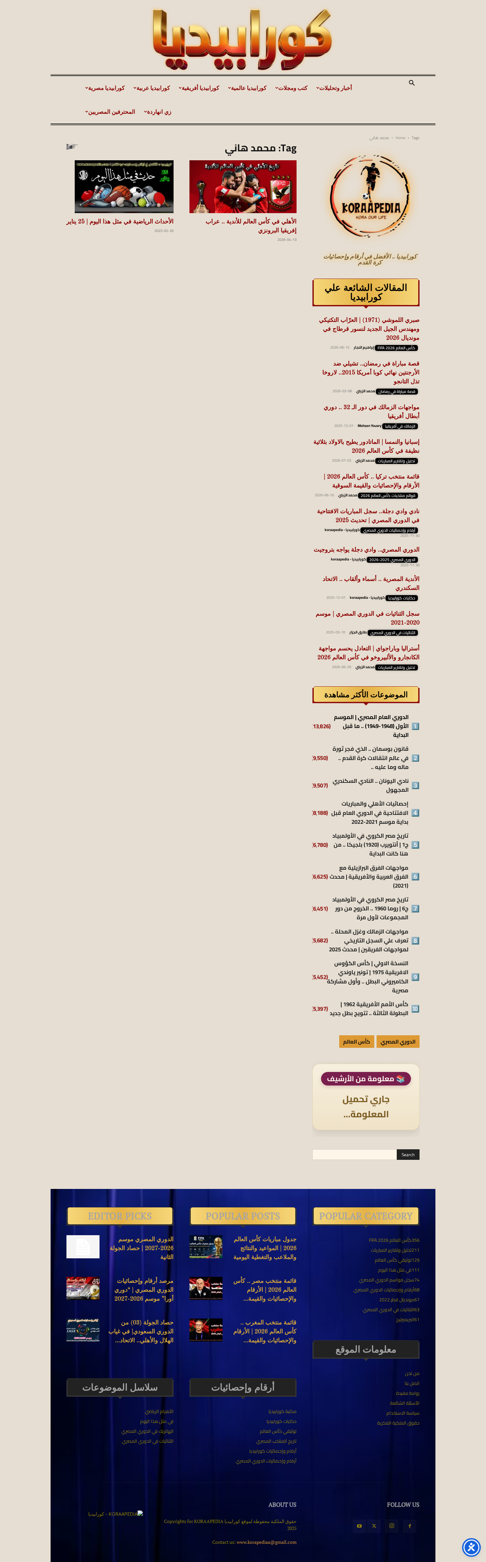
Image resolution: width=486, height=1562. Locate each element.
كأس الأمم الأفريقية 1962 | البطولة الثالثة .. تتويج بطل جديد (369, 1009)
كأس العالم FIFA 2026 (396, 348)
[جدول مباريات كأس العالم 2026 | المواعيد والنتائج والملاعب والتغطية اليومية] (206, 1246)
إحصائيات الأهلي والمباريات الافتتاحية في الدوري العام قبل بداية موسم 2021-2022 (369, 812)
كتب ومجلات (292, 88)
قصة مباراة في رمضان (397, 392)
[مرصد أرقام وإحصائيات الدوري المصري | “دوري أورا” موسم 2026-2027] (83, 1288)
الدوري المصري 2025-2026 (392, 560)
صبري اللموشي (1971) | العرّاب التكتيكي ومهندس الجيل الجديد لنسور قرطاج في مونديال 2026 (369, 329)
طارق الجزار (358, 632)
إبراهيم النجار (364, 347)
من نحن (412, 1373)
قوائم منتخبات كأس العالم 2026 (388, 496)
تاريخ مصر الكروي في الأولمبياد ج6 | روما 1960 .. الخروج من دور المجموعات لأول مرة (370, 908)
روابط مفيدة (408, 1393)
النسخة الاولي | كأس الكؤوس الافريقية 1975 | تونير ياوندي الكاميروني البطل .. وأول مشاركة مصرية (367, 977)
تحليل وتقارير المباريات (396, 461)
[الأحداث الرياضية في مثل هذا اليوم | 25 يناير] (120, 186)
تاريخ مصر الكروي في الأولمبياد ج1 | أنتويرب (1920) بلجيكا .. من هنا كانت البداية (370, 844)
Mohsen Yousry (370, 425)
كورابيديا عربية (153, 88)
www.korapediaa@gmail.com (267, 1542)
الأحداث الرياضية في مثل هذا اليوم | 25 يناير (120, 222)
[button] (412, 84)
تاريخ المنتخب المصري (276, 1441)
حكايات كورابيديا (401, 598)
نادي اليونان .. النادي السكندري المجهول (371, 785)
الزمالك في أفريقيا (400, 426)
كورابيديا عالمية (248, 88)
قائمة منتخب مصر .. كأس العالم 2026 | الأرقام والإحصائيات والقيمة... (265, 1290)
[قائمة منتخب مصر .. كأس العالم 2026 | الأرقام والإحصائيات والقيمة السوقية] (206, 1288)
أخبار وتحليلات (335, 88)
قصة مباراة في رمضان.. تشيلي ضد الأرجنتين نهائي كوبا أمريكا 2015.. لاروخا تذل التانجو (371, 373)
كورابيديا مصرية (106, 88)
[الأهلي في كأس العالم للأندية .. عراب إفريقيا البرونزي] (243, 186)
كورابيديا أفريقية (200, 88)
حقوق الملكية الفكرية (398, 1423)
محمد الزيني (365, 391)
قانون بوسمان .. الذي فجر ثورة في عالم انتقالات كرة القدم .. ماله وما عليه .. (371, 758)
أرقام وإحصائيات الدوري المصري (389, 530)
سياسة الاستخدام (403, 1413)
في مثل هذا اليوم (157, 1421)
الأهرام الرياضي (159, 1411)
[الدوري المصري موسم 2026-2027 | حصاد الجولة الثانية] (83, 1246)
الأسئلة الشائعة (405, 1403)
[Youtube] (359, 1526)
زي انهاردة (159, 111)
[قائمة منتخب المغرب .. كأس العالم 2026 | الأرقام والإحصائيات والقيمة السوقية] (206, 1330)
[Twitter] (374, 1526)
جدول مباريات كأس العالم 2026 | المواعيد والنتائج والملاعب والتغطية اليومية (265, 1248)
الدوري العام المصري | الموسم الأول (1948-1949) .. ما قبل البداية (371, 726)
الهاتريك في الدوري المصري (147, 1431)
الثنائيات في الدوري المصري (392, 633)
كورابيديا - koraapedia (342, 529)
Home (400, 137)
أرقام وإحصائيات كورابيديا (273, 1451)
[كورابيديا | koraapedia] (243, 40)
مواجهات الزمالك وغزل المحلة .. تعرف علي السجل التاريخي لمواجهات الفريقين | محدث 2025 (368, 940)
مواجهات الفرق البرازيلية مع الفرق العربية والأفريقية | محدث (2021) (369, 877)
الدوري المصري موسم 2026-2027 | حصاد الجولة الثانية (142, 1248)
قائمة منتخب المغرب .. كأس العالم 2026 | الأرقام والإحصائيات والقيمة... (265, 1332)
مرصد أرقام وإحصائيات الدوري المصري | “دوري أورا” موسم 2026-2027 (144, 1290)
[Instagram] (391, 1526)
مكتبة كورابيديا (282, 1411)
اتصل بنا (412, 1383)
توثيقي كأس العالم (278, 1431)
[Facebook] (409, 1526)
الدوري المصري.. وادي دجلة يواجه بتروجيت (367, 550)
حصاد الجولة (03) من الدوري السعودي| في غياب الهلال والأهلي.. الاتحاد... (141, 1332)
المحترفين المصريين (111, 111)
